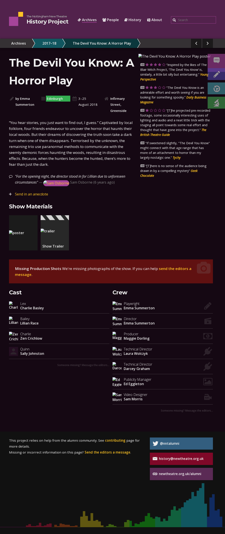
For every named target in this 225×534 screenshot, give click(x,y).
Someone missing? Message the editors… (83, 365)
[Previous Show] (196, 43)
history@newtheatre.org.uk (181, 458)
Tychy (177, 157)
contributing (115, 440)
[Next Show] (207, 43)
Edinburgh (55, 98)
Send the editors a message (107, 452)
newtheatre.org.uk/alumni (179, 474)
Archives (18, 43)
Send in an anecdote (31, 194)
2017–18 (49, 43)
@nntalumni (169, 443)
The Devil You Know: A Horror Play (102, 43)
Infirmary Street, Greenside (118, 104)
